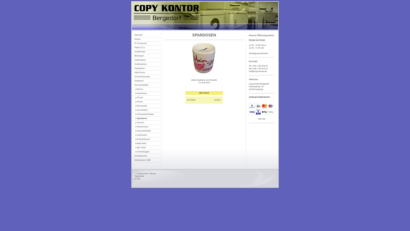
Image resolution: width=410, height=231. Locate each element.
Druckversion (143, 174)
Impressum (139, 176)
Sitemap (153, 174)
